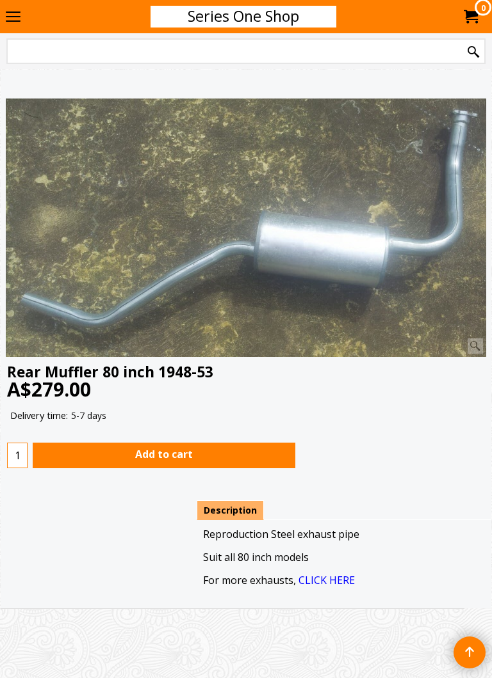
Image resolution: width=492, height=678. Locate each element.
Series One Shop (243, 16)
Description (230, 510)
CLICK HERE (327, 580)
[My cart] (470, 16)
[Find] (473, 52)
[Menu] (13, 17)
